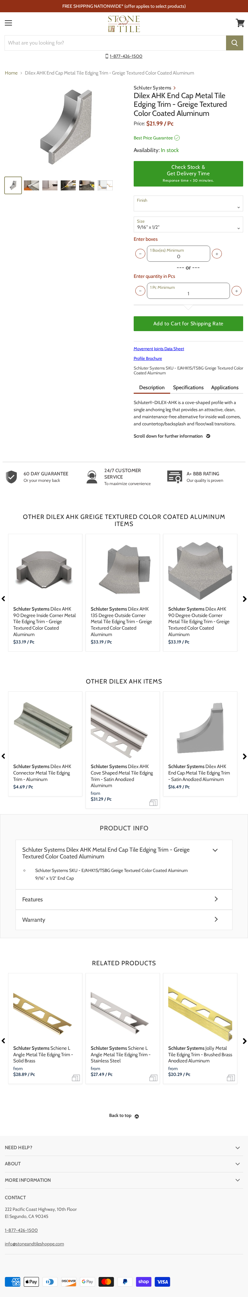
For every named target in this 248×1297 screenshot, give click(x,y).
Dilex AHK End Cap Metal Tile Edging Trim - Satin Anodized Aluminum (199, 773)
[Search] (234, 42)
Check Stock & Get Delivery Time (188, 173)
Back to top (120, 1115)
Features (32, 899)
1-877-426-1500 (126, 56)
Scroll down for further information (168, 436)
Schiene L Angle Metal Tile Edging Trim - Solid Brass (43, 1054)
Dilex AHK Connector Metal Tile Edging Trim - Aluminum (42, 773)
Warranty (33, 920)
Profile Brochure (148, 358)
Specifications (188, 387)
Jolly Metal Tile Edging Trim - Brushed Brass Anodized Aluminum (200, 1054)
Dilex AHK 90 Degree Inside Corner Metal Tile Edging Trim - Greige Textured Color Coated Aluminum (44, 621)
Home (11, 73)
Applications (225, 387)
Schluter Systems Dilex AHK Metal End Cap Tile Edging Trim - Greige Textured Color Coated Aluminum (106, 853)
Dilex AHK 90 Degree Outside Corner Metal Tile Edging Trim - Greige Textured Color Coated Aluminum (199, 621)
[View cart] (240, 22)
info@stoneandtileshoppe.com (34, 1244)
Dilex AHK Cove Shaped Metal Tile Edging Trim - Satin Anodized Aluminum (122, 776)
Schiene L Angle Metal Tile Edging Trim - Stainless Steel (120, 1054)
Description (152, 387)
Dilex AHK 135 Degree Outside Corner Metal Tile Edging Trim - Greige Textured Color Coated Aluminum (121, 621)
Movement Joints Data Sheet (159, 348)
